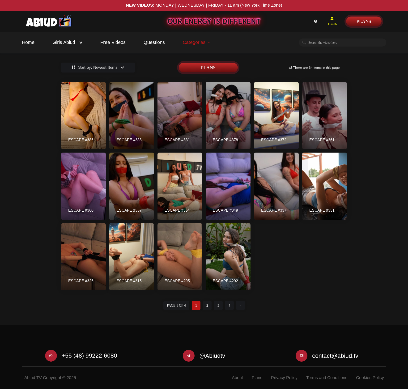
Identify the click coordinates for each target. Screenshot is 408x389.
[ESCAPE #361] (324, 115)
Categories (194, 42)
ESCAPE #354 (177, 210)
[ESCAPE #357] (131, 186)
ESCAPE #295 (177, 281)
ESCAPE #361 (322, 140)
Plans (364, 21)
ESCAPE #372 (273, 140)
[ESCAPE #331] (324, 186)
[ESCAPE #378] (228, 115)
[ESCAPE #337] (276, 186)
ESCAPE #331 (322, 210)
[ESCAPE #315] (131, 256)
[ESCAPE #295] (179, 256)
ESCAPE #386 (81, 140)
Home (28, 42)
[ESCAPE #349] (228, 186)
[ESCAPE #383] (131, 115)
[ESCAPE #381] (179, 115)
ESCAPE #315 (129, 281)
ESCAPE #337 (273, 210)
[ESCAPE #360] (83, 186)
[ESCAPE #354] (179, 186)
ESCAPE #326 (81, 281)
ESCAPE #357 (129, 210)
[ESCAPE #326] (83, 256)
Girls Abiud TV (67, 42)
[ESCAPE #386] (83, 115)
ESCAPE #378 (225, 140)
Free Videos (113, 42)
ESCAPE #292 (225, 281)
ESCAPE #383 (129, 140)
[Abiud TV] (49, 21)
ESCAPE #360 (81, 210)
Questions (154, 42)
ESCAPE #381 (177, 140)
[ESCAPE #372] (276, 115)
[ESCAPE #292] (228, 256)
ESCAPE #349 (225, 210)
